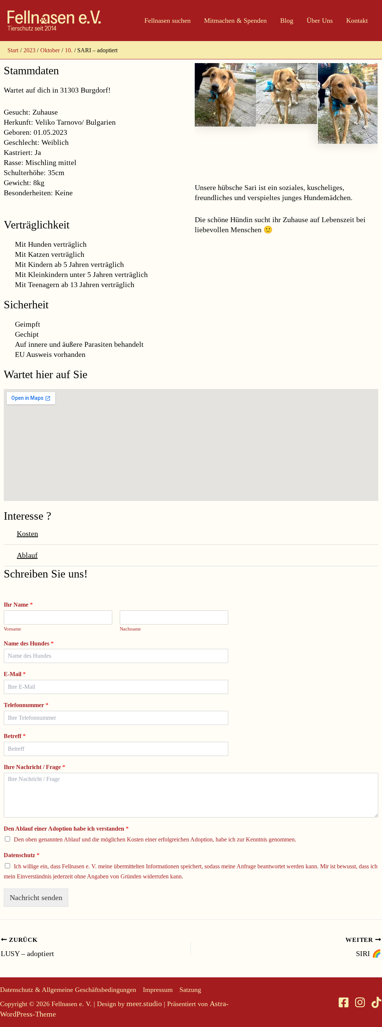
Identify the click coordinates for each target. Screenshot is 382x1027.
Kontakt (357, 20)
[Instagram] (360, 1002)
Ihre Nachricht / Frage (34, 767)
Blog (286, 20)
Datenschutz (22, 855)
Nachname (130, 629)
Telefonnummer (26, 705)
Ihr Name (18, 604)
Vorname (12, 629)
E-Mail (15, 674)
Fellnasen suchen (167, 20)
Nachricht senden (36, 897)
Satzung (190, 989)
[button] (191, 534)
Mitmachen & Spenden (235, 20)
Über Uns (320, 20)
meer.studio (144, 1003)
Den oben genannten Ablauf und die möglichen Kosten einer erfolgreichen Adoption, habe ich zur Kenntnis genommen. (155, 839)
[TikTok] (376, 1002)
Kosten (27, 533)
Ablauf (27, 555)
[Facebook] (343, 1002)
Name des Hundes (29, 643)
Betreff (15, 736)
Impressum (158, 989)
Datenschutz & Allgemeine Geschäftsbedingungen (68, 989)
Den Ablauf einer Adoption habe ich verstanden (66, 828)
